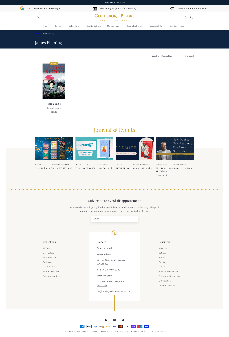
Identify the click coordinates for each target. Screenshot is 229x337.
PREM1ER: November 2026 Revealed (134, 168)
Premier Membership (168, 271)
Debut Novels (49, 267)
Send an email (104, 248)
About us (163, 248)
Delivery (162, 253)
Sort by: (155, 56)
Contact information (158, 331)
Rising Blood (54, 105)
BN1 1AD (102, 285)
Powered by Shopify (89, 331)
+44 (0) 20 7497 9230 (108, 269)
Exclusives (47, 262)
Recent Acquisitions (52, 276)
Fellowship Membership (169, 276)
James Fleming (48, 33)
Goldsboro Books (75, 331)
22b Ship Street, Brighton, (111, 281)
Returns (162, 257)
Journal (162, 267)
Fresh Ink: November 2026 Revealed (93, 168)
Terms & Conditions (168, 285)
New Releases (49, 257)
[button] (38, 17)
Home (37, 33)
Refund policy (106, 331)
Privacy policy (122, 331)
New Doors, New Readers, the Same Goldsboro (174, 169)
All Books (47, 248)
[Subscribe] (135, 219)
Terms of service (139, 331)
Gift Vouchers (165, 281)
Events (162, 262)
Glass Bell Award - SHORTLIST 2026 (53, 168)
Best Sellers (48, 253)
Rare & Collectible (51, 271)
